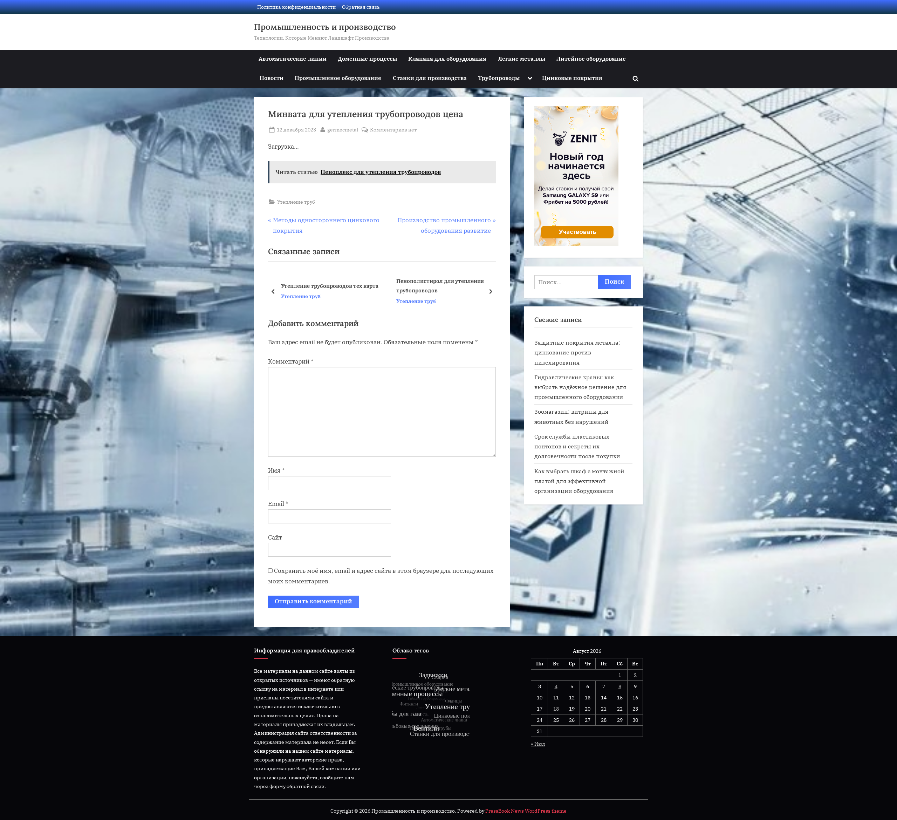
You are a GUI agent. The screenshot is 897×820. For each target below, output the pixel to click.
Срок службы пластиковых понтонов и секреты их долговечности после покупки (577, 446)
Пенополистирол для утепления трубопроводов (325, 286)
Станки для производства (430, 77)
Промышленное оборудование (338, 77)
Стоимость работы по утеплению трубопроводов (440, 286)
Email (278, 504)
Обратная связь (361, 7)
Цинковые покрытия (572, 77)
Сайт (275, 537)
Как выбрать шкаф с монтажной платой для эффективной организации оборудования (579, 481)
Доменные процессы (367, 58)
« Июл (538, 743)
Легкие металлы (521, 58)
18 (556, 708)
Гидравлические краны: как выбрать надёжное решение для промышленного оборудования (580, 387)
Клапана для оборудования (447, 58)
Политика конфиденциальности (296, 7)
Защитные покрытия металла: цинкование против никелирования (577, 352)
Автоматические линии (293, 58)
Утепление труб (296, 201)
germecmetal (342, 129)
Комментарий (291, 361)
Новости (271, 77)
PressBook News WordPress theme (526, 811)
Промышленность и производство (325, 26)
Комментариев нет (393, 130)
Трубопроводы (499, 77)
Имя (276, 470)
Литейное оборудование (591, 58)
